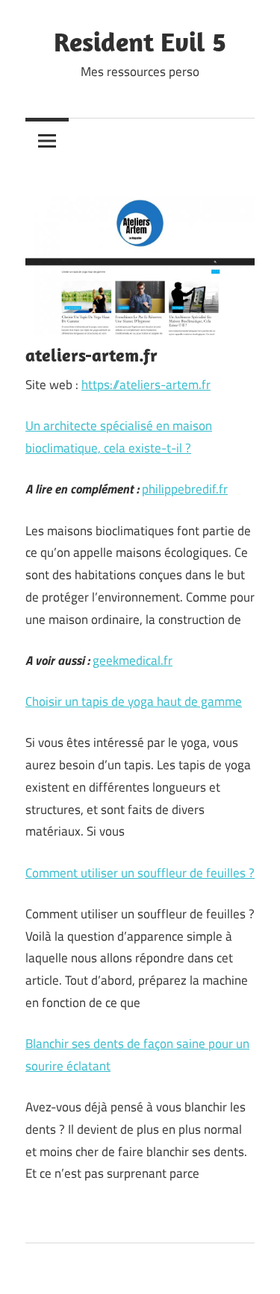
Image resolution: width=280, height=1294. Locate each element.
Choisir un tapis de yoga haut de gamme (133, 701)
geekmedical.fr (132, 660)
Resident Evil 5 (140, 41)
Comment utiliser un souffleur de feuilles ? (140, 873)
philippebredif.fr (185, 489)
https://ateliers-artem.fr (146, 384)
